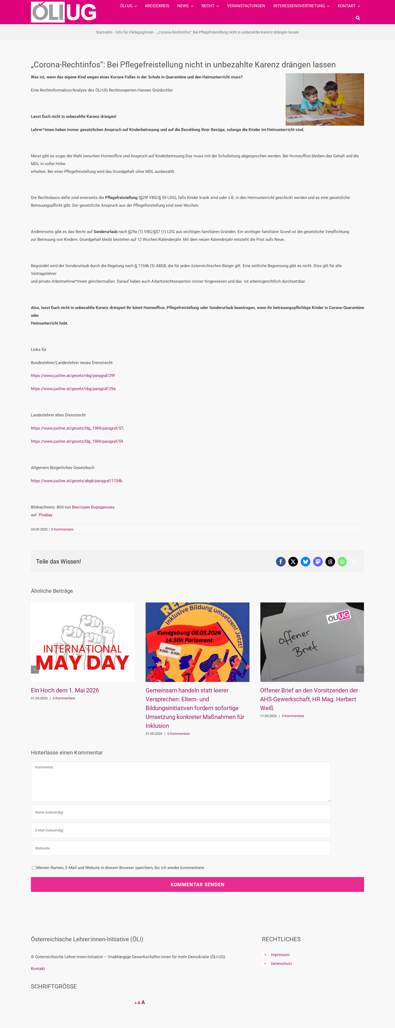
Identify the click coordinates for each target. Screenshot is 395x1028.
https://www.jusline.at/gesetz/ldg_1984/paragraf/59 (77, 441)
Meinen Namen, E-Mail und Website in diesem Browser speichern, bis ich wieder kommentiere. (120, 867)
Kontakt (38, 968)
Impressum (280, 955)
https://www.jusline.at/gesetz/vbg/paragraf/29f (73, 375)
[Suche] (358, 18)
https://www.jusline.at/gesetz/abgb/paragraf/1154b (76, 480)
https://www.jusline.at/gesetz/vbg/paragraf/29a (73, 388)
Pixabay (45, 515)
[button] (35, 670)
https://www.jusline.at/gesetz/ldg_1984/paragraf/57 (77, 428)
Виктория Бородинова (93, 507)
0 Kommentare (62, 529)
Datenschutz (281, 963)
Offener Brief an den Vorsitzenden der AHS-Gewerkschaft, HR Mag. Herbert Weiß (194, 699)
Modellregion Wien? (285, 690)
